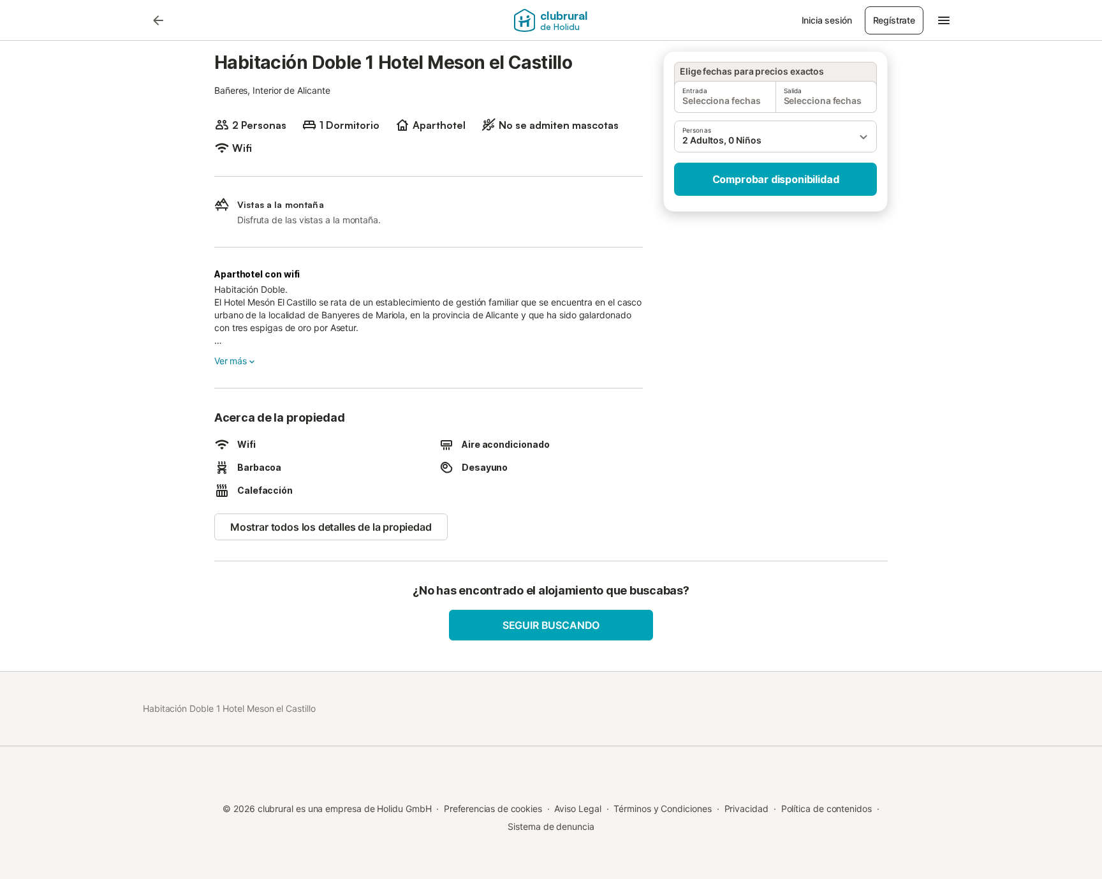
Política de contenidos (826, 808)
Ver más (230, 360)
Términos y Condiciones (662, 808)
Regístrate (894, 20)
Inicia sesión (827, 20)
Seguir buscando (551, 625)
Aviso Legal (577, 808)
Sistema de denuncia (551, 826)
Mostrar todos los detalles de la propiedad (331, 527)
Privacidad (746, 808)
